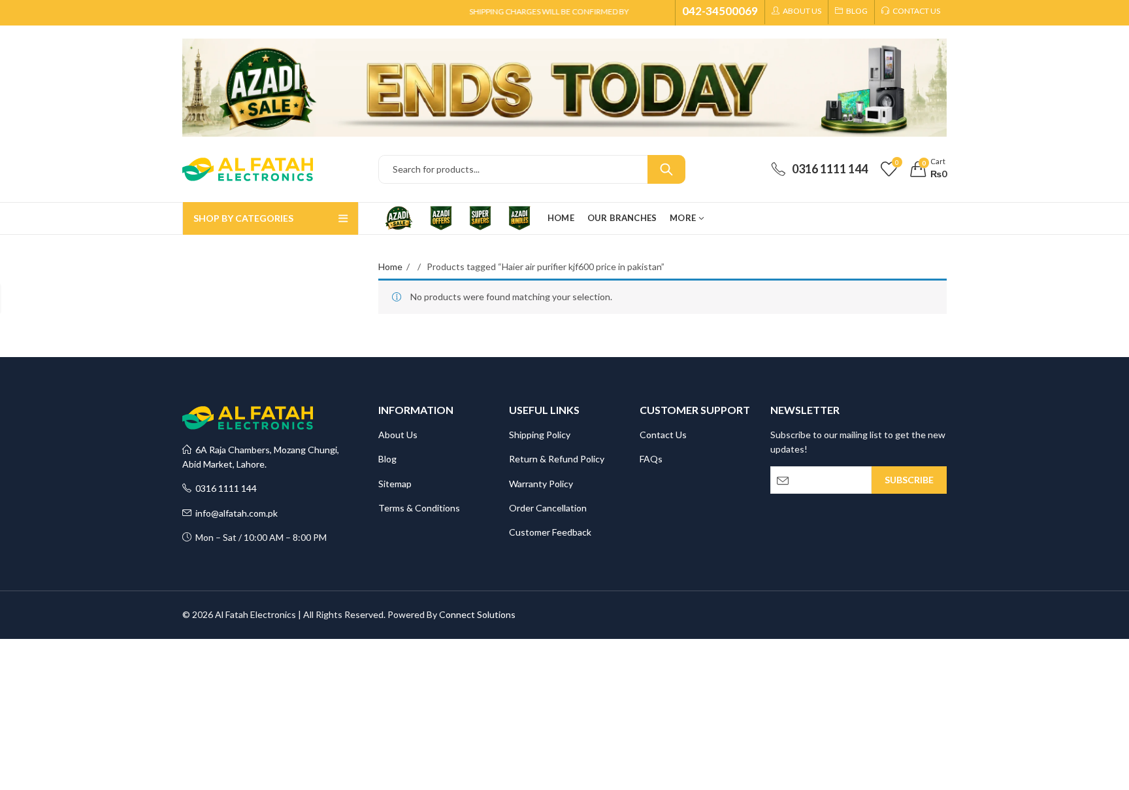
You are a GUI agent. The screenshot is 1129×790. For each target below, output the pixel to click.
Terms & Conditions (419, 507)
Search (666, 169)
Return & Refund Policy (556, 458)
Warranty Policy (541, 483)
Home (390, 266)
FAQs (651, 458)
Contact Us (663, 434)
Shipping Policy (539, 434)
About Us (397, 434)
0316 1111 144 (224, 488)
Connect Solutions (477, 614)
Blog (387, 458)
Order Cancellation (548, 507)
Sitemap (395, 483)
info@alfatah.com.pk (234, 513)
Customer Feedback (550, 532)
